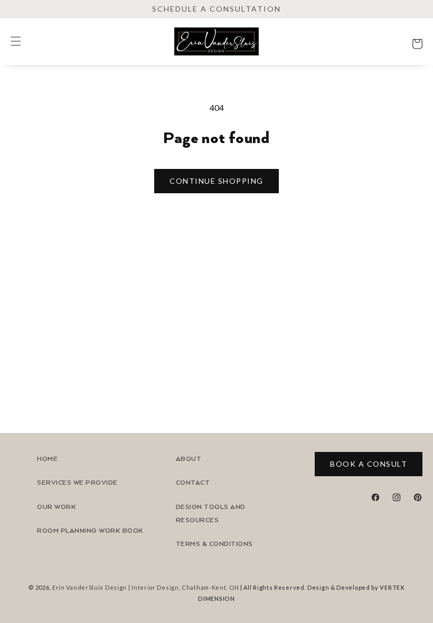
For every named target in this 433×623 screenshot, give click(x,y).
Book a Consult (368, 463)
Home (47, 459)
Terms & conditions (214, 544)
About (189, 459)
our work (56, 507)
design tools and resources (211, 513)
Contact (193, 483)
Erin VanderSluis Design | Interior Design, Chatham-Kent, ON (145, 587)
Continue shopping (216, 180)
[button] (15, 41)
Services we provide (77, 483)
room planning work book (90, 531)
